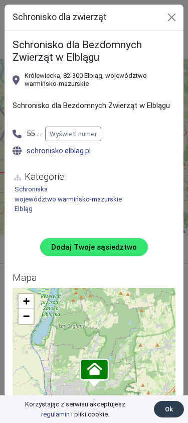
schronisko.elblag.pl (59, 150)
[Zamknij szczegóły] (171, 17)
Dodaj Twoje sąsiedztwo (94, 247)
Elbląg (24, 209)
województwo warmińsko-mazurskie (68, 199)
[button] (94, 373)
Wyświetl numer (73, 134)
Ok (169, 409)
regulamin (55, 414)
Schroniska (31, 189)
